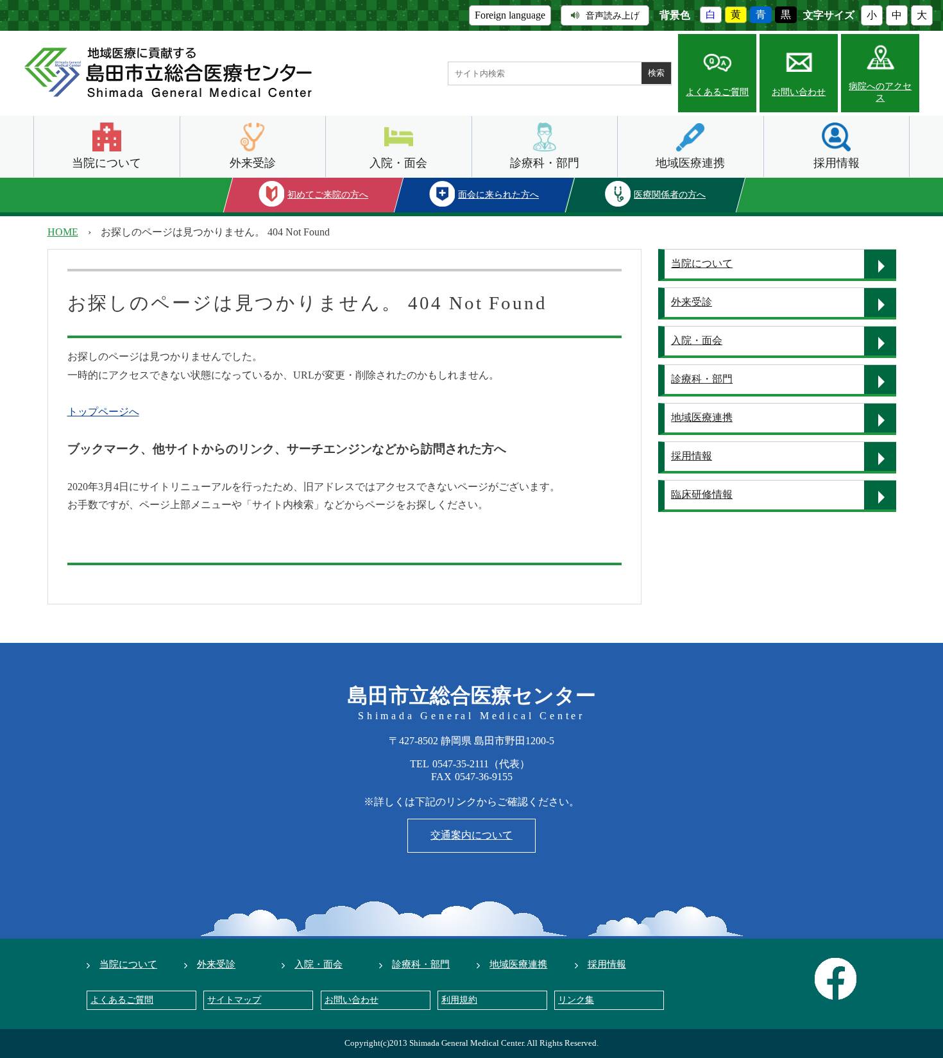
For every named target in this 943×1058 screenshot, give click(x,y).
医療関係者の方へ (670, 195)
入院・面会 (398, 163)
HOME (62, 231)
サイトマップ (234, 1000)
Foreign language (510, 15)
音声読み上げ (613, 15)
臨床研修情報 (702, 494)
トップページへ (103, 411)
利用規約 (459, 1000)
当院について (106, 163)
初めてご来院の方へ (327, 195)
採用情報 (836, 163)
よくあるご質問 (717, 92)
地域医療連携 (690, 163)
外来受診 (253, 163)
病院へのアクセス (880, 92)
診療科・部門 (544, 163)
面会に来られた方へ (499, 195)
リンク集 (576, 1000)
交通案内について (471, 835)
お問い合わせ (799, 92)
